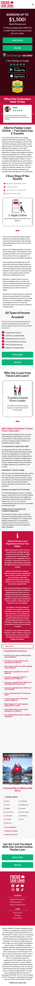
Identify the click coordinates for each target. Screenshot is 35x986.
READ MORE (9, 646)
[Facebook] (13, 886)
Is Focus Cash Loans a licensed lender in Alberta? (16, 699)
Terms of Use (17, 913)
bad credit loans (15, 501)
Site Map (17, 915)
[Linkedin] (17, 890)
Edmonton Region (12, 831)
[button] (32, 4)
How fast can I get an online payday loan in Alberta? (17, 656)
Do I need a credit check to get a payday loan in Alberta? (16, 661)
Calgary (7, 808)
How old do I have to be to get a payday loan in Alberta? (16, 710)
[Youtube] (22, 886)
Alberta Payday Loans (17, 899)
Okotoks (22, 808)
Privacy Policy (17, 918)
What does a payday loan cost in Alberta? (16, 672)
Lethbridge (23, 801)
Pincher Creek (24, 812)
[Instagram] (13, 890)
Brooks (7, 805)
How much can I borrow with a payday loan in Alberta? (18, 667)
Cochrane (8, 819)
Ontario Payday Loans (17, 905)
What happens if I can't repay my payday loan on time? (16, 705)
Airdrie (7, 801)
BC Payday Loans (16, 902)
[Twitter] (17, 886)
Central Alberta (11, 827)
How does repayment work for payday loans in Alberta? (15, 678)
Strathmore (23, 816)
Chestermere (9, 812)
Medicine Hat (24, 805)
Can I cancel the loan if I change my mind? (17, 694)
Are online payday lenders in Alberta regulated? (17, 715)
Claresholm (8, 816)
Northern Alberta (11, 834)
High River (8, 823)
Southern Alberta (12, 797)
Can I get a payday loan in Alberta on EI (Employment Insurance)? (17, 683)
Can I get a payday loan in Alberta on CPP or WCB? (17, 688)
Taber (22, 819)
